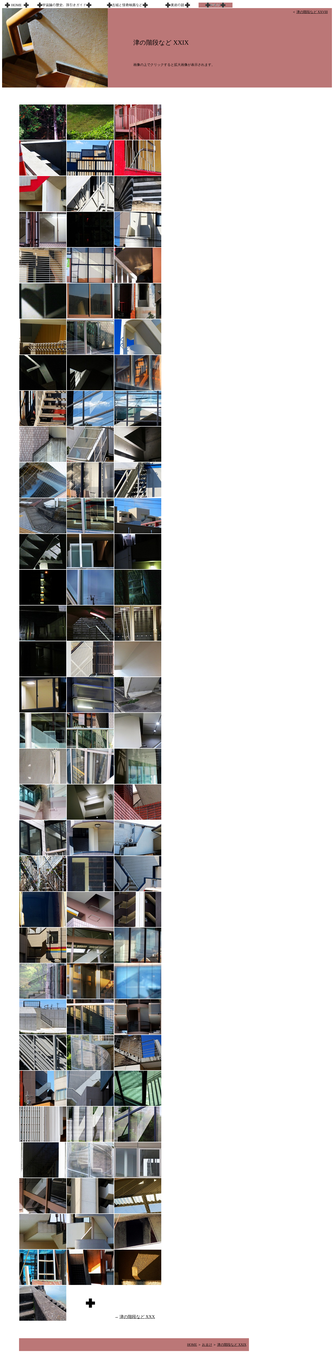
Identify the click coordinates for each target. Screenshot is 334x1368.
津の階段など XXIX (231, 1345)
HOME (192, 1345)
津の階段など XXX (137, 1316)
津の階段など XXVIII (312, 12)
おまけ (207, 1345)
